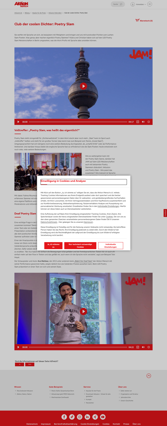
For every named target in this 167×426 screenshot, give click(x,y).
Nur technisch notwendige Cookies (80, 245)
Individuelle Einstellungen (108, 206)
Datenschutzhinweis (49, 222)
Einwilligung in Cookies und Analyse (63, 181)
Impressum (88, 222)
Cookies (109, 216)
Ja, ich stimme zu (53, 245)
